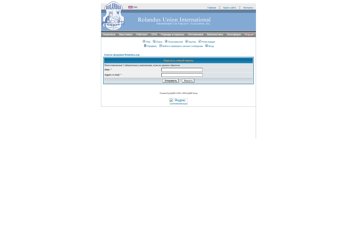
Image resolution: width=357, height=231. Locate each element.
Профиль (152, 46)
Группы (192, 42)
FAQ (148, 42)
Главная (211, 7)
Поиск (159, 42)
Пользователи (175, 42)
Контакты (248, 7)
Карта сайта (229, 7)
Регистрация (208, 42)
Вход (211, 46)
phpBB (172, 93)
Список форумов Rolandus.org (121, 55)
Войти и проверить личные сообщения (182, 46)
